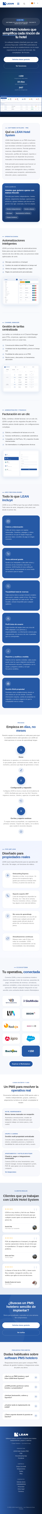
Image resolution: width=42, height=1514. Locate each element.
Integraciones (21, 1469)
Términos (21, 1491)
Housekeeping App (21, 1456)
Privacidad (21, 1486)
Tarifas (21, 1471)
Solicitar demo (21, 1482)
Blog (21, 1473)
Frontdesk (21, 1458)
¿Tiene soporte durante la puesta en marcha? (18, 1416)
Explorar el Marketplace (21, 1064)
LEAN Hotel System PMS (21, 1451)
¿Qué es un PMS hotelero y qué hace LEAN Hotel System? (17, 1377)
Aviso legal (21, 1489)
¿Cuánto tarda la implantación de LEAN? (17, 1406)
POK (21, 1453)
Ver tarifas (21, 1332)
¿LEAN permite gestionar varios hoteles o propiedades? (17, 1387)
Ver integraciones (10, 1172)
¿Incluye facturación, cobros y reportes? (16, 1396)
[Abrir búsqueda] (24, 3)
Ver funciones (21, 66)
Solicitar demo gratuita (21, 59)
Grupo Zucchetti (21, 1466)
